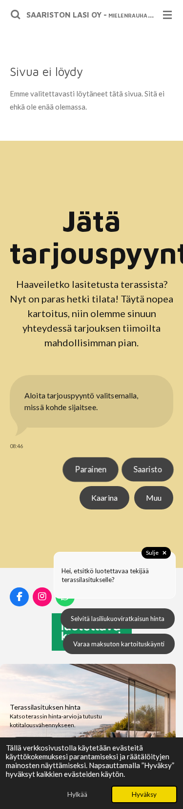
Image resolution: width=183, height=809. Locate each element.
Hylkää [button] (77, 794)
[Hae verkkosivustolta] (15, 14)
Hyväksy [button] (144, 794)
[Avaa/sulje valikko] (167, 14)
